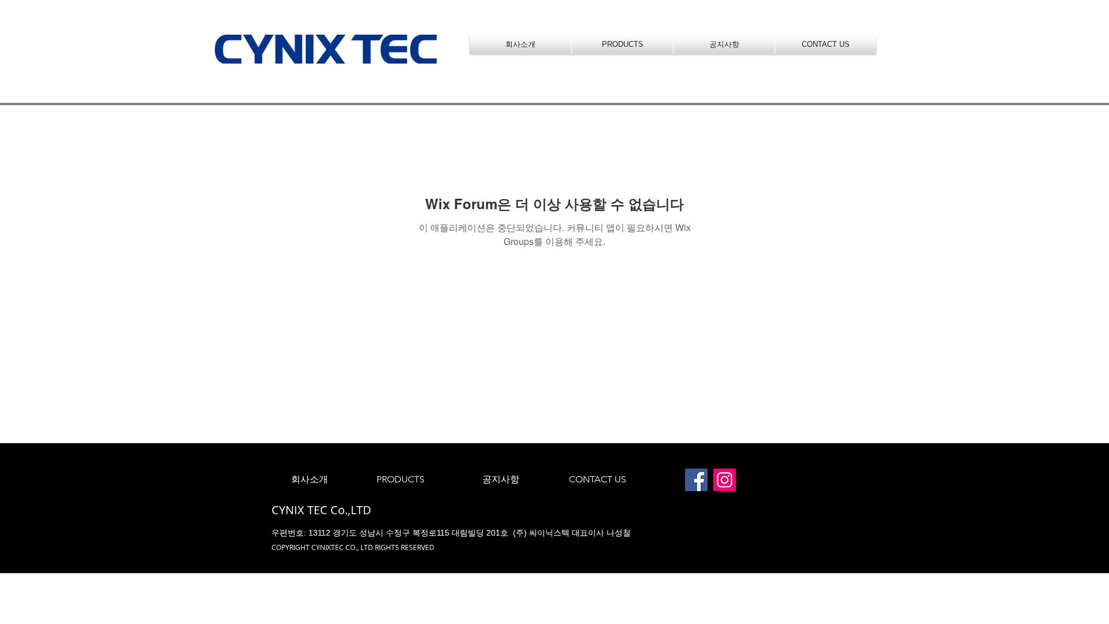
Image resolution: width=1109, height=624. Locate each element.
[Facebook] (696, 480)
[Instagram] (724, 480)
